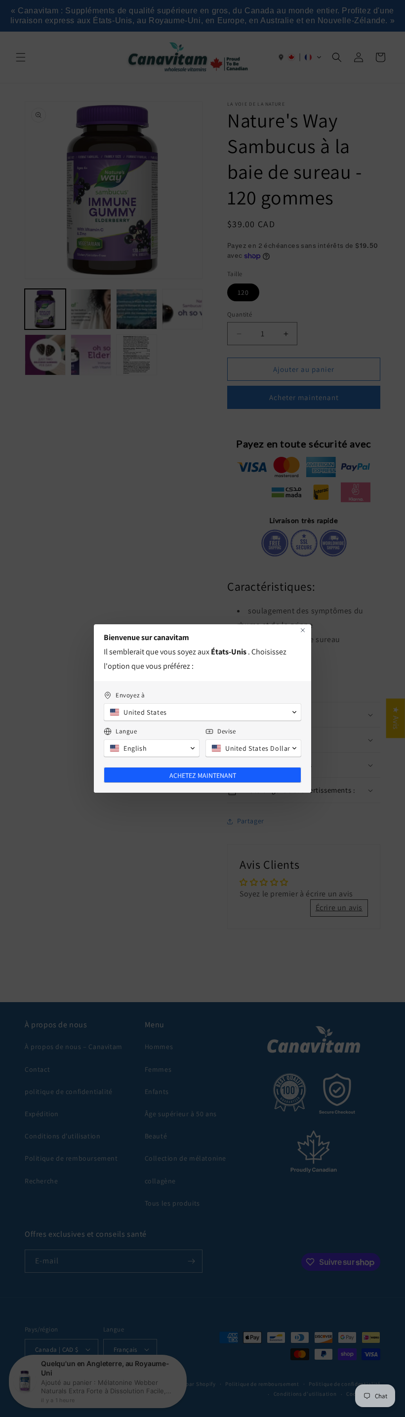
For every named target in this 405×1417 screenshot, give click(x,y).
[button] (202, 712)
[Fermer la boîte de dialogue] (302, 630)
